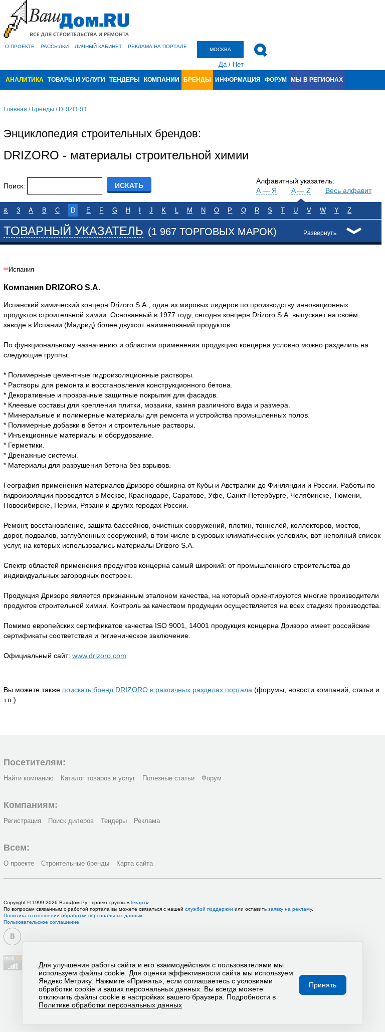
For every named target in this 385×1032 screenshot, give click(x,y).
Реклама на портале (157, 46)
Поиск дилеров (71, 820)
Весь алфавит (348, 190)
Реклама (147, 820)
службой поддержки (209, 909)
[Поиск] (260, 50)
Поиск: (14, 186)
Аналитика (25, 79)
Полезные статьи (168, 778)
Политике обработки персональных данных (110, 1005)
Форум (276, 79)
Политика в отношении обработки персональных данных (73, 915)
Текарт (138, 902)
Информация (238, 79)
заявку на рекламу (290, 909)
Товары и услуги (76, 79)
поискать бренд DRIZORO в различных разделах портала (157, 690)
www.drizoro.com (99, 656)
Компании (161, 79)
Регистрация (22, 820)
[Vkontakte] (12, 936)
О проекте (20, 46)
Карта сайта (134, 863)
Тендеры (124, 79)
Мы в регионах (317, 79)
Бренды (197, 79)
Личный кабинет (98, 46)
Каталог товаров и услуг (98, 778)
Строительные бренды (75, 863)
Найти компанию (29, 778)
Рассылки (55, 46)
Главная (15, 109)
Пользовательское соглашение (41, 922)
